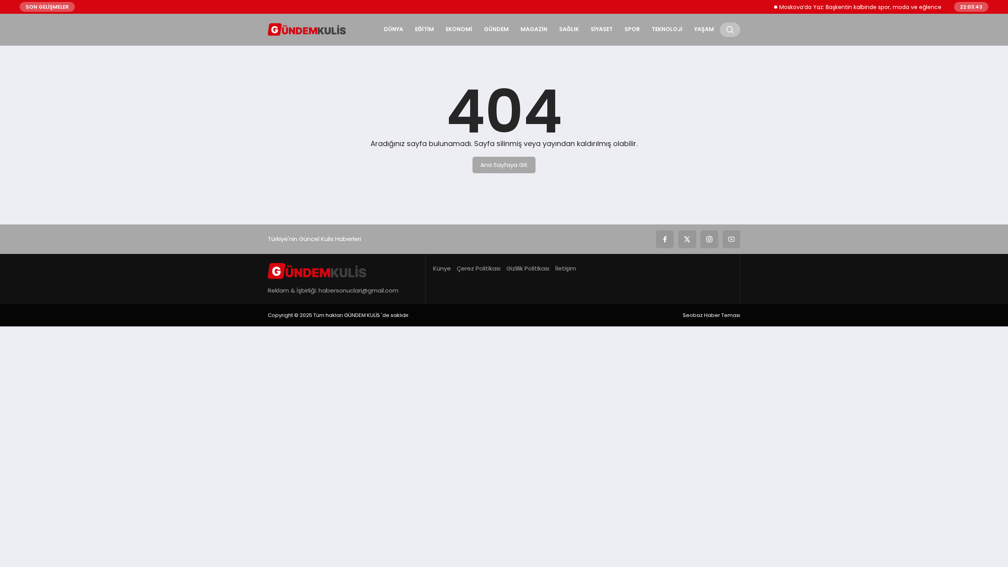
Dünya (393, 29)
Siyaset (602, 29)
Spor (632, 29)
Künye (442, 268)
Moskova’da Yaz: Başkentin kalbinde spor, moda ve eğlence (852, 7)
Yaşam (704, 29)
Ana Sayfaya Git (504, 165)
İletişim (565, 268)
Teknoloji (667, 29)
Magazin (534, 29)
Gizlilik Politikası (527, 268)
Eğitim (424, 29)
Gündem (496, 29)
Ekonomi (459, 29)
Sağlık (569, 29)
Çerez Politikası (478, 268)
